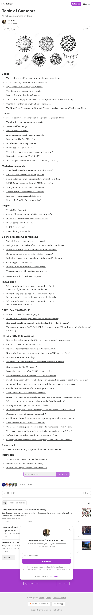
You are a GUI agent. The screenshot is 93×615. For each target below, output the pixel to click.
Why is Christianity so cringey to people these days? (29, 152)
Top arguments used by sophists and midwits (26, 271)
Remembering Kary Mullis (18, 231)
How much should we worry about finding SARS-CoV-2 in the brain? (37, 323)
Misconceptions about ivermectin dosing (24, 463)
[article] (46, 515)
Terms (48, 598)
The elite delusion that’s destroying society (25, 122)
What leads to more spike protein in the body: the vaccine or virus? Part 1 (39, 431)
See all (7, 557)
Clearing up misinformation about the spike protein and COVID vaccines (39, 439)
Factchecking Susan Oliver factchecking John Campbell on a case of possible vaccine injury (47, 379)
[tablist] (14, 502)
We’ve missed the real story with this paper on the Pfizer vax (33, 435)
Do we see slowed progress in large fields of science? (29, 254)
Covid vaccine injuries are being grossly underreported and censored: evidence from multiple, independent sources (37, 514)
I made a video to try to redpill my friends (25, 174)
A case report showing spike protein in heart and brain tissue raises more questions (43, 397)
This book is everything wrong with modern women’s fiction (33, 78)
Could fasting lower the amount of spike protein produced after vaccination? (40, 418)
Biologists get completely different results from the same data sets (36, 245)
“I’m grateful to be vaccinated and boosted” (26, 187)
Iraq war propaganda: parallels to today (24, 196)
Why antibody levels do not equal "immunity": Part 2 (30, 293)
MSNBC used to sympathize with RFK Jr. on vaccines (30, 183)
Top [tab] (4, 503)
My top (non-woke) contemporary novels (24, 86)
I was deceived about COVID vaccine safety (25, 422)
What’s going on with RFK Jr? (19, 222)
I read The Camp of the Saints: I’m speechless (26, 82)
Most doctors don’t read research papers (24, 276)
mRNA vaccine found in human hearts (23, 344)
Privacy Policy (65, 569)
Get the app (58, 604)
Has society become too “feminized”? (23, 156)
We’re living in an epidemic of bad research (25, 241)
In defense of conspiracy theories (21, 143)
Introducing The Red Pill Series (20, 139)
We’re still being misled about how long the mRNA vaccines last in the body (40, 409)
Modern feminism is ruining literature (23, 95)
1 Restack (30, 485)
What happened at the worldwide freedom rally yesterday (32, 160)
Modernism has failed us (17, 130)
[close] (70, 530)
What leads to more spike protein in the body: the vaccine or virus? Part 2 (39, 426)
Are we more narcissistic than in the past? (25, 135)
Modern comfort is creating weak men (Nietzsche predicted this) (35, 117)
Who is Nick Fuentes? (16, 210)
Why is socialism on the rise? (19, 147)
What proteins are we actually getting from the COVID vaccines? (35, 401)
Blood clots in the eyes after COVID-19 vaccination (29, 371)
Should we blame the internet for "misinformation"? (30, 170)
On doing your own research (19, 262)
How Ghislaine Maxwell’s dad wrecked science (27, 218)
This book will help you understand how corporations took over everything (40, 99)
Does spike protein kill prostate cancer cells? (26, 414)
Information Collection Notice (45, 569)
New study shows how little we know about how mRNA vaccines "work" (38, 353)
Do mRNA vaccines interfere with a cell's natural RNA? (31, 348)
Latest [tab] (11, 503)
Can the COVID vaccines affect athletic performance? (30, 388)
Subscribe (76, 4)
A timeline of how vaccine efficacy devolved (26, 392)
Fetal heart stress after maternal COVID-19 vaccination (31, 375)
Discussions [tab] (20, 503)
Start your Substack (40, 604)
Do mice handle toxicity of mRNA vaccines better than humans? (35, 361)
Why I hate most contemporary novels (23, 91)
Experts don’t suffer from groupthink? (23, 200)
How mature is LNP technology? (21, 357)
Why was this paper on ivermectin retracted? (26, 467)
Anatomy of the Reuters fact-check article (25, 191)
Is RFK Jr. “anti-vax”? (16, 227)
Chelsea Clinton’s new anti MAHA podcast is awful (29, 214)
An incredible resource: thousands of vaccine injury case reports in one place (40, 384)
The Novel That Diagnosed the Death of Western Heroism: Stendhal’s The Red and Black (46, 108)
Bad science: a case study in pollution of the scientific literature (34, 258)
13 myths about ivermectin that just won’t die (26, 459)
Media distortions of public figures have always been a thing (33, 178)
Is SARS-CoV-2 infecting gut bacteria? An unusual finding (32, 318)
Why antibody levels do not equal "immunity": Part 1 (30, 286)
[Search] (88, 502)
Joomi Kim (11, 20)
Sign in (86, 4)
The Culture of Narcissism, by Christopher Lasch (28, 103)
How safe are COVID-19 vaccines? (21, 367)
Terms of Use (58, 567)
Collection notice (59, 598)
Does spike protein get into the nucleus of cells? (27, 405)
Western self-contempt (16, 126)
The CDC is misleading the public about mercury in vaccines (33, 449)
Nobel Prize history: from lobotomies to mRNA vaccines (31, 249)
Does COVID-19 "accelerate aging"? (22, 314)
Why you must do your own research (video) (26, 266)
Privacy (42, 598)
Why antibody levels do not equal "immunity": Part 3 (30, 301)
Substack (34, 610)
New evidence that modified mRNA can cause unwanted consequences (38, 340)
